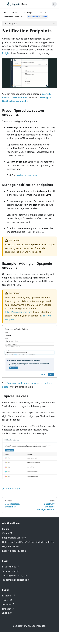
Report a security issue (14, 550)
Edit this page (13, 488)
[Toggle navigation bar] (4, 4)
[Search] (54, 4)
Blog (4, 528)
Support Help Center (13, 537)
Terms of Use (9, 571)
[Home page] (4, 12)
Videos (5, 533)
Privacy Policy (9, 566)
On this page (10, 23)
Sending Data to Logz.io (14, 575)
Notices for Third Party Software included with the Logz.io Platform (28, 544)
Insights (6, 53)
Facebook (7, 595)
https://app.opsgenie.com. (19, 311)
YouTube (6, 604)
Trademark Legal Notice (14, 579)
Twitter (6, 600)
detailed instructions (26, 175)
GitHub (6, 613)
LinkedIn (6, 608)
